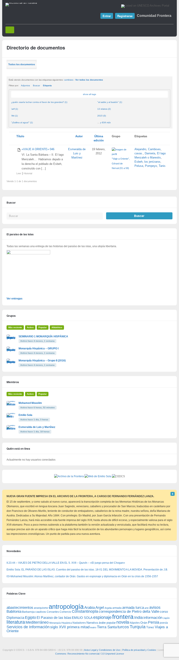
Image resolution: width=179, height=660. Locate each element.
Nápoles (135, 622)
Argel (99, 607)
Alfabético (57, 327)
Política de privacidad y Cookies (139, 650)
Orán (143, 622)
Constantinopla (85, 611)
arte (147, 608)
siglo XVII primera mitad (70, 627)
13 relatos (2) (104, 109)
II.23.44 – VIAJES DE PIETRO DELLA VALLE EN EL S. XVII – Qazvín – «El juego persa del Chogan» (66, 562)
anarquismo (41, 607)
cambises (68, 80)
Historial (28, 173)
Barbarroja (28, 611)
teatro (93, 627)
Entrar (107, 16)
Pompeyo (151, 165)
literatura (16, 622)
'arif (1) (14, 109)
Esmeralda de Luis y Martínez (77, 153)
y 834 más (105, 122)
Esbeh (138, 161)
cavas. (138, 153)
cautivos (40, 611)
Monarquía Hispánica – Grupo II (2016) (42, 360)
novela (122, 622)
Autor (79, 136)
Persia (153, 622)
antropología (66, 606)
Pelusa (138, 165)
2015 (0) (101, 115)
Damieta (150, 153)
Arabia (89, 607)
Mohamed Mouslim (30, 403)
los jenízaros (152, 161)
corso (164, 611)
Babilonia (14, 611)
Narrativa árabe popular (101, 622)
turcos (123, 627)
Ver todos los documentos (89, 80)
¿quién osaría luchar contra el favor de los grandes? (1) (39, 102)
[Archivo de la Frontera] (21, 2)
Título (20, 136)
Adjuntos (25, 85)
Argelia (108, 608)
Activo (30, 327)
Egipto (30, 617)
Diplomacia (15, 618)
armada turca (133, 607)
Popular (42, 327)
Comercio (65, 611)
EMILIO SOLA (82, 618)
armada (117, 607)
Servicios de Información (28, 627)
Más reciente (15, 327)
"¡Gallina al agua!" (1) (22, 122)
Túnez (150, 627)
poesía (164, 622)
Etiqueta (47, 85)
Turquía (138, 626)
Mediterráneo (37, 622)
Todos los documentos (21, 64)
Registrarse (125, 16)
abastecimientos (20, 607)
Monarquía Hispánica (60, 622)
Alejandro (140, 149)
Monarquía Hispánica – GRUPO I (39, 348)
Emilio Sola (25, 415)
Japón (166, 618)
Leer (18, 173)
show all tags (89, 94)
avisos (154, 607)
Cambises (154, 149)
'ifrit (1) (14, 115)
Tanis (162, 165)
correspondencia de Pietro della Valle (129, 611)
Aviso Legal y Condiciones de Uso (102, 650)
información (152, 618)
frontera (123, 616)
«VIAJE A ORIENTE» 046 (38, 149)
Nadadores (79, 622)
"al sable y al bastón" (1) (109, 102)
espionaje (102, 617)
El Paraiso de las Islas (54, 618)
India (138, 617)
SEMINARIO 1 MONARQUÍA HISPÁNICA (43, 336)
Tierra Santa (107, 627)
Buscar (36, 85)
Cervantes (53, 611)
